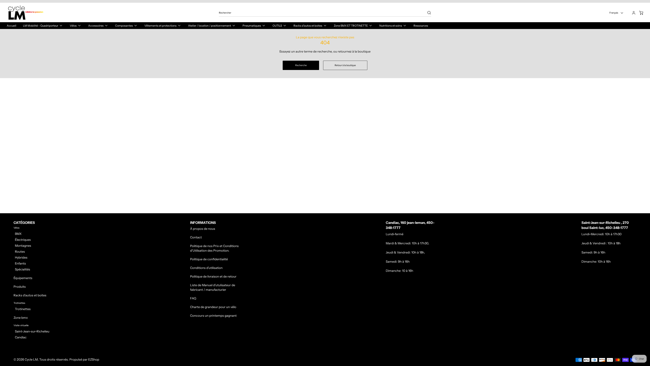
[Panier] (639, 13)
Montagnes (23, 246)
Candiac (21, 337)
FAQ (193, 298)
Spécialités (22, 269)
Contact (196, 237)
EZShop (93, 359)
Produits (20, 287)
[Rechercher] (427, 12)
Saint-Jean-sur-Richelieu (32, 331)
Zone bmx (21, 318)
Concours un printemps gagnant (213, 316)
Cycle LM (31, 359)
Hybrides (21, 257)
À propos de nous (202, 229)
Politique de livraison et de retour (213, 276)
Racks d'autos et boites (30, 295)
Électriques (23, 240)
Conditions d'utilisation (206, 268)
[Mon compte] (632, 13)
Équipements (23, 278)
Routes (20, 251)
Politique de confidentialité (209, 259)
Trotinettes (23, 309)
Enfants (20, 263)
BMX (18, 234)
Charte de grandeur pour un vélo (213, 307)
